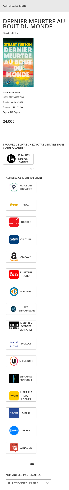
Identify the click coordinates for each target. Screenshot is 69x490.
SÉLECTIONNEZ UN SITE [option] (22, 483)
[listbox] (28, 483)
